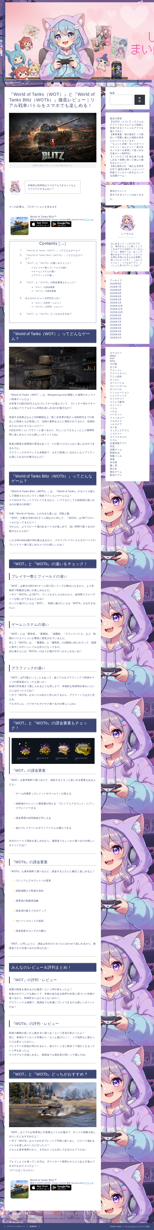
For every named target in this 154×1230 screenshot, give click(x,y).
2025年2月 (116, 337)
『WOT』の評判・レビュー (48, 303)
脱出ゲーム (116, 472)
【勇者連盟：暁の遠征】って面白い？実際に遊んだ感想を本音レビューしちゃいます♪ (127, 137)
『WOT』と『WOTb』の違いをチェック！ (48, 263)
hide (62, 244)
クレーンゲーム (118, 386)
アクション (116, 370)
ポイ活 (113, 427)
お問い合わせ (132, 7)
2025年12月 (116, 306)
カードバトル (117, 383)
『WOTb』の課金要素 (45, 291)
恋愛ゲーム (116, 449)
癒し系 (113, 465)
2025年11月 (116, 309)
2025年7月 (116, 321)
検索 (112, 93)
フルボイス (116, 421)
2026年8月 (116, 283)
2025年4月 (116, 331)
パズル (113, 411)
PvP (112, 358)
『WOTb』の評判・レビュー (48, 306)
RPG (112, 361)
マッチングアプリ (119, 430)
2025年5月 (116, 328)
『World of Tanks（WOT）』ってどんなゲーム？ (52, 250)
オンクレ (115, 379)
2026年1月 (116, 302)
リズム (113, 440)
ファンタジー (117, 418)
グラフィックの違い (44, 275)
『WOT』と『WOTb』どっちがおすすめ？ (48, 313)
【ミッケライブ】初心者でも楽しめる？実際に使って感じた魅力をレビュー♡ (127, 159)
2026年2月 (116, 299)
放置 (112, 459)
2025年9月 (116, 315)
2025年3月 (116, 334)
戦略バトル (116, 456)
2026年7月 (116, 286)
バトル (113, 408)
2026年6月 (116, 290)
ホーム (117, 7)
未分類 (113, 462)
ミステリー (116, 433)
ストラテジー (117, 398)
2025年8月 (116, 318)
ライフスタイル (118, 437)
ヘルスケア (116, 424)
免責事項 (33, 1226)
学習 (112, 446)
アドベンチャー (118, 373)
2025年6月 (116, 325)
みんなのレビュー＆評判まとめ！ (43, 298)
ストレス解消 (117, 402)
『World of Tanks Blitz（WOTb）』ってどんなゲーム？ (54, 257)
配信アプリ (116, 475)
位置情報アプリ (118, 443)
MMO (113, 356)
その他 (113, 363)
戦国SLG (115, 452)
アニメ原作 (116, 376)
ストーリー (116, 405)
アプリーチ (88, 219)
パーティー (116, 414)
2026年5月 (116, 293)
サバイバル (116, 389)
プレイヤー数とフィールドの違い (50, 267)
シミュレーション (119, 392)
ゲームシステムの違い (45, 271)
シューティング (118, 395)
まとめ (113, 367)
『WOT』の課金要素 (44, 287)
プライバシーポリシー (16, 1226)
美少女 (113, 468)
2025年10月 (116, 312)
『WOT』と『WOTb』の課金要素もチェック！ (51, 282)
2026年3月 (116, 296)
